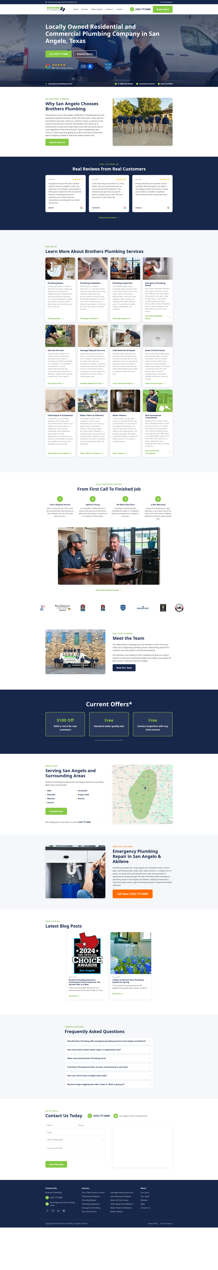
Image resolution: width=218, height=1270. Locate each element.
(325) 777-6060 (143, 9)
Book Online (163, 9)
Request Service (85, 54)
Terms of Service (166, 1223)
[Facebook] (47, 1211)
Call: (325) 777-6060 (58, 54)
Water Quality (96, 9)
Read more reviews (107, 217)
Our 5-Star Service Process (107, 590)
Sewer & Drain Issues (119, 1200)
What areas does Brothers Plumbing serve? (86, 1058)
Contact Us (145, 1208)
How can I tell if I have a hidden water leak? (87, 1075)
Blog (143, 1204)
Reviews (144, 1200)
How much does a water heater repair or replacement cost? (94, 1049)
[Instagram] (53, 1211)
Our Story (145, 1192)
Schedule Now (56, 811)
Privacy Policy (153, 1223)
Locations (109, 9)
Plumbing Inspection (91, 1204)
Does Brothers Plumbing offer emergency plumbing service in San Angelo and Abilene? (106, 1041)
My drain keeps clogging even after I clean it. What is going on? (96, 1084)
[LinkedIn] (58, 1211)
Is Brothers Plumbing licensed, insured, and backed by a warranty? (97, 1067)
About (75, 9)
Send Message (56, 1164)
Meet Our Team (124, 667)
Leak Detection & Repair (120, 1196)
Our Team (145, 1196)
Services (84, 9)
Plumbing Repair (89, 1200)
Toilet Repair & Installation (121, 1204)
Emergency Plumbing (91, 1208)
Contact (119, 9)
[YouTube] (64, 1211)
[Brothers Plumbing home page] (55, 9)
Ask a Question (167, 2)
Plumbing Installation (91, 1196)
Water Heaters (116, 1211)
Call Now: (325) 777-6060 (132, 894)
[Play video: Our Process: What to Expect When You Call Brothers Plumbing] (109, 556)
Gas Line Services (89, 1211)
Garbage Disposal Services (121, 1192)
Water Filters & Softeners (121, 1208)
